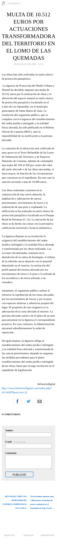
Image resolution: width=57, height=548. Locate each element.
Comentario (10, 453)
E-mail (15, 442)
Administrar (47, 535)
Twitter (28, 401)
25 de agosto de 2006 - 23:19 (28, 64)
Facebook (17, 401)
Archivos (28, 535)
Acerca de (9, 535)
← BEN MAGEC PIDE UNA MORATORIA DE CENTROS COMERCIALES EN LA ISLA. (14, 502)
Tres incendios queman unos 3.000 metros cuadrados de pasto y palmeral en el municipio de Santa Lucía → (42, 502)
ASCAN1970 (14, 3)
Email (39, 401)
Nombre (9, 430)
